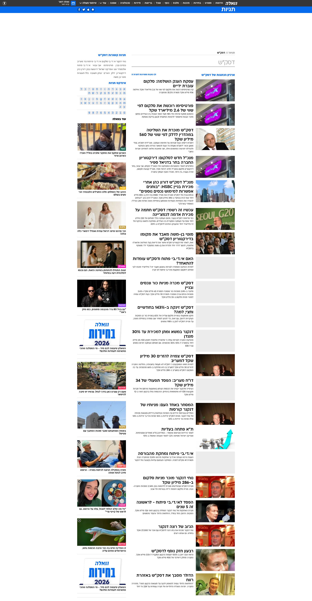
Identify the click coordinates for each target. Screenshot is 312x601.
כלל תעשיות (83, 73)
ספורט (208, 3)
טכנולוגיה (125, 3)
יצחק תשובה (96, 73)
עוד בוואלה (119, 119)
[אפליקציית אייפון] (88, 10)
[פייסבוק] (79, 10)
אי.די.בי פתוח (83, 65)
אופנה (113, 3)
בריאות (148, 3)
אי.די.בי (112, 61)
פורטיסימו (108, 65)
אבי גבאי (97, 65)
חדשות (219, 3)
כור (85, 61)
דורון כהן (81, 69)
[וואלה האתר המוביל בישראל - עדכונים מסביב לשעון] (231, 3)
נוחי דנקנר (121, 61)
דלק (113, 73)
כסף (167, 3)
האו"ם (107, 73)
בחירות (197, 3)
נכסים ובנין (121, 65)
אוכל (158, 3)
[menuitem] (217, 3)
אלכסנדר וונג (120, 69)
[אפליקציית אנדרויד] (93, 10)
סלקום (105, 61)
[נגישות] (4, 3)
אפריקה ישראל (106, 69)
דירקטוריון (121, 73)
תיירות (137, 3)
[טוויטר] (84, 10)
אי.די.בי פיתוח (94, 61)
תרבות (186, 3)
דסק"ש (221, 53)
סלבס (176, 3)
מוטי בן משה (120, 77)
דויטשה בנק (92, 69)
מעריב (80, 61)
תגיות (232, 53)
